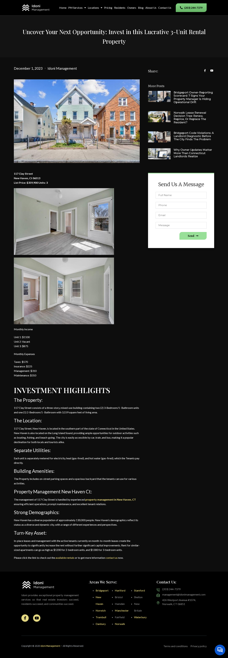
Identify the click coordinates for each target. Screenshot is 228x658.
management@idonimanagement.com (183, 594)
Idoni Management (50, 645)
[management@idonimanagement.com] (158, 595)
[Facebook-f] (25, 618)
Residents (119, 7)
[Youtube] (36, 618)
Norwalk (120, 623)
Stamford (139, 590)
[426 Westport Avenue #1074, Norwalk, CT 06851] (158, 602)
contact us (112, 557)
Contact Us (164, 7)
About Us (150, 7)
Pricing (108, 7)
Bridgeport (102, 590)
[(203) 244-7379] (158, 589)
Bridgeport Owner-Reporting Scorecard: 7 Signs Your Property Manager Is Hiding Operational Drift (193, 97)
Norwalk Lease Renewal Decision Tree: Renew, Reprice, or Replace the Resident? (190, 117)
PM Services (75, 7)
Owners (131, 7)
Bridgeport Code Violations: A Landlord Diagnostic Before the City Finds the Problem (194, 136)
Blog (141, 7)
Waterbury (140, 617)
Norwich (101, 610)
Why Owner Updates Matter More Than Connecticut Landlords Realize (193, 153)
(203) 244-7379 (171, 589)
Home (62, 7)
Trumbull (101, 617)
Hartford (120, 590)
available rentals (65, 557)
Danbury (101, 623)
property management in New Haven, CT (110, 499)
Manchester (122, 610)
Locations (93, 7)
